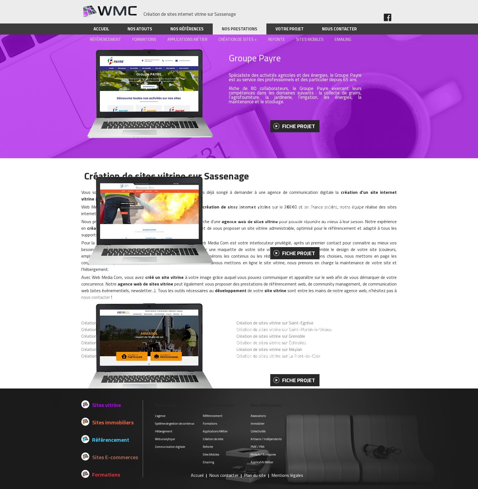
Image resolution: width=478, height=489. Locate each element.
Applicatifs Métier (262, 462)
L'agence (160, 416)
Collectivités (258, 431)
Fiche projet (298, 126)
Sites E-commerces (115, 457)
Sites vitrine (106, 405)
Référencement (105, 39)
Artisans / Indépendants (266, 439)
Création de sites (213, 439)
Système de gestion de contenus (174, 423)
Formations (144, 39)
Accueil (101, 29)
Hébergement (163, 431)
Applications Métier (187, 39)
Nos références (187, 29)
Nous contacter (339, 29)
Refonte (276, 39)
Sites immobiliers (113, 422)
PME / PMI (257, 447)
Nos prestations (239, 29)
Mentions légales (287, 475)
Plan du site (255, 475)
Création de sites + (238, 39)
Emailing (343, 39)
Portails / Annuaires (263, 454)
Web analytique (165, 439)
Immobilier (257, 423)
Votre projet (290, 29)
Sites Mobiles (310, 39)
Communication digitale (170, 447)
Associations (258, 416)
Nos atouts (140, 29)
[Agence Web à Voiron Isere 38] (109, 16)
